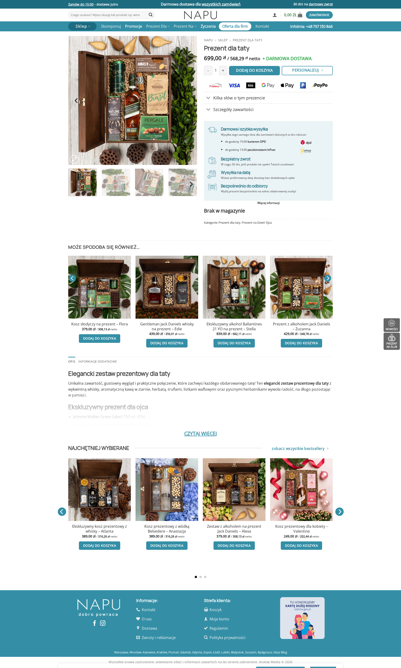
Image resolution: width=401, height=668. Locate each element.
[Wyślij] (151, 15)
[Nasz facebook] (94, 624)
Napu (208, 40)
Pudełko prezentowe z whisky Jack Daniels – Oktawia (168, 529)
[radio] (92, 532)
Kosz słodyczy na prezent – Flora (99, 324)
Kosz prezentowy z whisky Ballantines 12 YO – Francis (101, 548)
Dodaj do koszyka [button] (99, 338)
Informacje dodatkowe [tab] (97, 361)
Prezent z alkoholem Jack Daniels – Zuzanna (301, 326)
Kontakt (262, 26)
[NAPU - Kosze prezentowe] (200, 15)
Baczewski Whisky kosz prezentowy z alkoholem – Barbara (236, 531)
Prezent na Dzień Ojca (257, 222)
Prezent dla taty (247, 40)
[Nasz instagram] (102, 624)
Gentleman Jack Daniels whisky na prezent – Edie (167, 326)
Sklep (222, 40)
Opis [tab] (71, 361)
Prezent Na (183, 26)
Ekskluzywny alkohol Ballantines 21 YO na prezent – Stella (234, 326)
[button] (274, 15)
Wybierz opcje (101, 565)
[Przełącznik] (208, 98)
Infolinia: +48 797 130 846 (311, 26)
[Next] (188, 100)
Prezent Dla (156, 26)
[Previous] (76, 100)
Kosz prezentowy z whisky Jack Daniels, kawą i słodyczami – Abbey (303, 531)
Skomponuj (111, 26)
